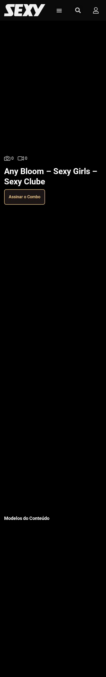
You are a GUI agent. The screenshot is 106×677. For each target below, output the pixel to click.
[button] (59, 10)
